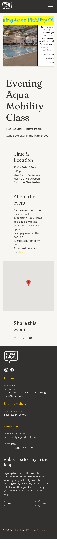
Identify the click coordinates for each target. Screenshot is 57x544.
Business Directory (15, 414)
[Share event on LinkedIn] (30, 338)
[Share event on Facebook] (15, 338)
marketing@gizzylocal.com (19, 447)
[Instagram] (6, 369)
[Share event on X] (22, 338)
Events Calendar (13, 411)
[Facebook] (12, 369)
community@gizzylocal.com (20, 437)
